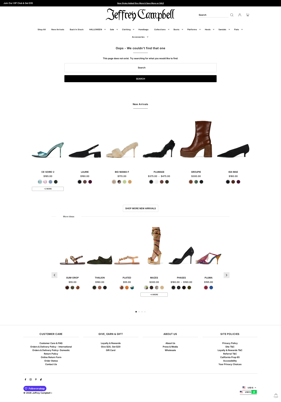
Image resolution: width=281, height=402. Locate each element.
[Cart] (247, 14)
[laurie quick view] (99, 162)
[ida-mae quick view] (248, 162)
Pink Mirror (45, 182)
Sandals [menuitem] (222, 29)
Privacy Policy (230, 343)
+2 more (48, 189)
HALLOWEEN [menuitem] (95, 29)
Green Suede (56, 182)
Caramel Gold (78, 288)
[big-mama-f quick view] (136, 162)
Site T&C (229, 346)
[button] (54, 275)
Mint (124, 182)
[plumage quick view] (173, 162)
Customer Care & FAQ (51, 343)
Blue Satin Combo (211, 288)
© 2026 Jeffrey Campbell (36, 392)
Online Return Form (51, 357)
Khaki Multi (167, 182)
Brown (162, 182)
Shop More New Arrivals (140, 208)
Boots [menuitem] (176, 29)
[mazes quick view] (165, 268)
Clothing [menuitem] (126, 29)
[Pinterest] (36, 379)
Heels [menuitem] (208, 29)
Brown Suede (85, 182)
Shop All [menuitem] (42, 29)
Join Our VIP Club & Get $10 (18, 3)
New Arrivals (140, 104)
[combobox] (214, 14)
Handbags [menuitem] (143, 29)
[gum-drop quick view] (83, 268)
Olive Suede (189, 288)
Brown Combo (100, 288)
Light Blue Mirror (40, 182)
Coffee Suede (184, 288)
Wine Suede (90, 182)
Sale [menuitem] (112, 29)
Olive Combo (94, 288)
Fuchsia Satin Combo (206, 288)
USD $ (250, 387)
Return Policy (51, 353)
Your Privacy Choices (230, 364)
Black (151, 182)
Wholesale (170, 350)
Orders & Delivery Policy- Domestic (51, 350)
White (156, 182)
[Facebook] (25, 379)
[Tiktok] (41, 379)
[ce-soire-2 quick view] (62, 162)
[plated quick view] (137, 268)
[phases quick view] (192, 268)
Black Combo (105, 288)
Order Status (51, 360)
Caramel (191, 182)
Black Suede (80, 182)
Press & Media (170, 346)
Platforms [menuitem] (192, 29)
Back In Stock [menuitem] (76, 29)
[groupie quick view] (211, 162)
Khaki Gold (72, 288)
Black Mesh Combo (179, 288)
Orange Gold (127, 288)
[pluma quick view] (219, 268)
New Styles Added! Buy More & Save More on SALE (140, 3)
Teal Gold (132, 288)
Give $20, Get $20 (110, 346)
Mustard (130, 182)
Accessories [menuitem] (138, 37)
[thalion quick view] (110, 268)
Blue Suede (50, 182)
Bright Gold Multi (146, 288)
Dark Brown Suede (233, 182)
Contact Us (51, 364)
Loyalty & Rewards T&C (230, 350)
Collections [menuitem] (160, 29)
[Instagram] (31, 379)
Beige (114, 182)
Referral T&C (230, 353)
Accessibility (230, 360)
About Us (170, 343)
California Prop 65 (230, 357)
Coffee (119, 182)
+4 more (154, 294)
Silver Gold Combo (157, 288)
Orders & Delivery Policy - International (51, 346)
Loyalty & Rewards (111, 343)
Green (196, 182)
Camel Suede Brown (162, 288)
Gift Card (110, 350)
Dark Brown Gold (67, 288)
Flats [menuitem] (236, 29)
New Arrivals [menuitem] (57, 29)
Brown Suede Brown (151, 288)
